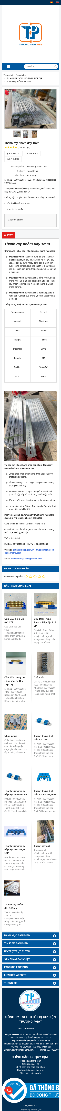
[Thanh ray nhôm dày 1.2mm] (15, 890)
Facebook (14, 153)
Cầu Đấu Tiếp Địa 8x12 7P (14, 620)
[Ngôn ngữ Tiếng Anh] (57, 2)
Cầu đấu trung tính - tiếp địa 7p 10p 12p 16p (15, 681)
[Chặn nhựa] (15, 721)
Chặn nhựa (10, 736)
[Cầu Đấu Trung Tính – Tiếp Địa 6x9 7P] (45, 604)
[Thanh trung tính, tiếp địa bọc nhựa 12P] (15, 831)
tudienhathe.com (13, 553)
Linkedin (14, 159)
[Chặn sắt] (45, 663)
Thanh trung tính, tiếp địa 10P (44, 738)
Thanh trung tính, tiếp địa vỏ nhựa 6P (45, 793)
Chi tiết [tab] (8, 235)
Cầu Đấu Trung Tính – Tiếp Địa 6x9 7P (45, 622)
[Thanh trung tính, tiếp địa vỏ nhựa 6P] (45, 776)
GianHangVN (36, 1109)
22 (23, 147)
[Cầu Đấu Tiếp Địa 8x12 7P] (15, 604)
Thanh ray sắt (42, 846)
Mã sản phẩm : (18, 166)
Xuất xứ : (21, 171)
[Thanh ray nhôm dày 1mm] (30, 108)
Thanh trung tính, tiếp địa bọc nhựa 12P (14, 849)
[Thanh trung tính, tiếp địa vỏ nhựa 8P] (15, 776)
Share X (33, 153)
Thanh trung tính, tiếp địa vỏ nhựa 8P (15, 793)
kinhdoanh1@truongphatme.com (26, 559)
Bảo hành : (20, 175)
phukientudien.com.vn (23, 550)
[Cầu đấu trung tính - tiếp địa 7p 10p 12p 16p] (15, 663)
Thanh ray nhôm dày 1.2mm (13, 906)
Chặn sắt (39, 677)
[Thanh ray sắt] (45, 831)
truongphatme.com (45, 550)
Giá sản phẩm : (16, 219)
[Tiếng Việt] (51, 2)
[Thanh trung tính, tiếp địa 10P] (45, 721)
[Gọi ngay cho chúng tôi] (33, 1090)
